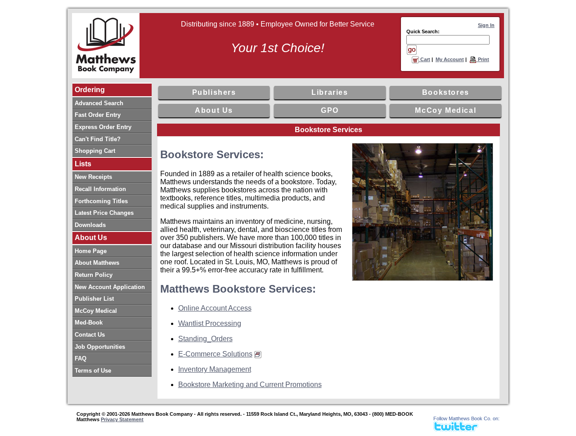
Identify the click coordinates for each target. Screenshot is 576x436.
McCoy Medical (445, 110)
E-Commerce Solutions (215, 354)
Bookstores (445, 92)
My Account (450, 59)
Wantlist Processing (209, 323)
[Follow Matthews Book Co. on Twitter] (455, 429)
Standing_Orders (205, 339)
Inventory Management (214, 369)
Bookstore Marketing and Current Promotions (250, 384)
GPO (330, 110)
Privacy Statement (122, 419)
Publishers (214, 92)
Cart (424, 59)
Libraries (329, 92)
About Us (214, 110)
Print (483, 59)
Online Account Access (215, 308)
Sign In (486, 25)
